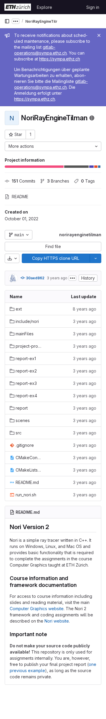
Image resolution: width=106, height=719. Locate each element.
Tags (88, 180)
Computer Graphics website (37, 608)
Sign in (92, 7)
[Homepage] (17, 7)
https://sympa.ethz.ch (59, 58)
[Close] (98, 35)
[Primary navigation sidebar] (7, 21)
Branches (58, 180)
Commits (23, 180)
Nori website (56, 620)
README (20, 196)
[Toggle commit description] (72, 278)
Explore (44, 7)
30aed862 (34, 278)
